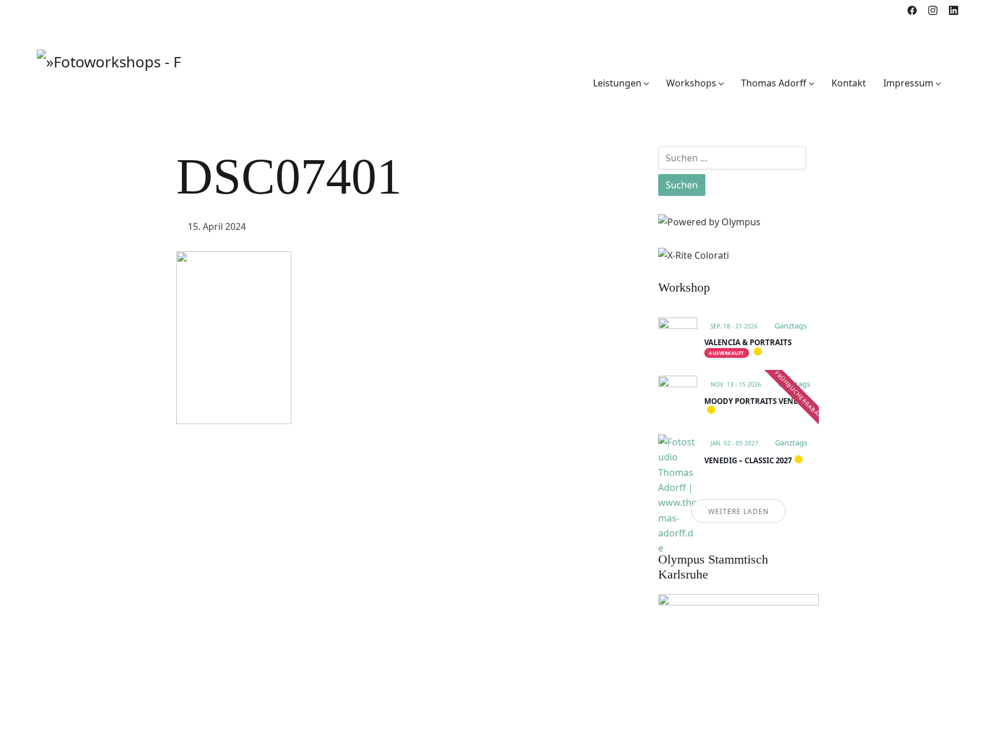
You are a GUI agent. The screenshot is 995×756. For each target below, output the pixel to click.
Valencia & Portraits (748, 342)
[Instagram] (932, 10)
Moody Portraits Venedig (757, 401)
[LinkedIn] (953, 10)
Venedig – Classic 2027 (748, 460)
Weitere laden (738, 511)
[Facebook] (912, 10)
